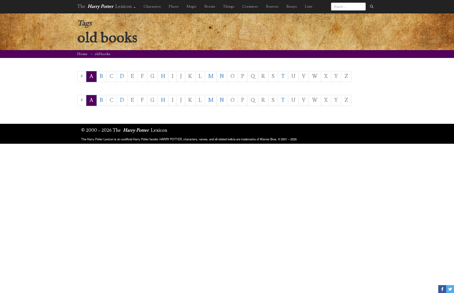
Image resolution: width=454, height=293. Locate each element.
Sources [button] (272, 6)
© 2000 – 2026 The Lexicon (124, 130)
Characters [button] (152, 6)
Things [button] (228, 6)
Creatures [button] (250, 6)
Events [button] (209, 6)
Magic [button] (192, 6)
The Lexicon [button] (105, 6)
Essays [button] (291, 6)
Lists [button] (308, 6)
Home (82, 54)
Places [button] (174, 6)
